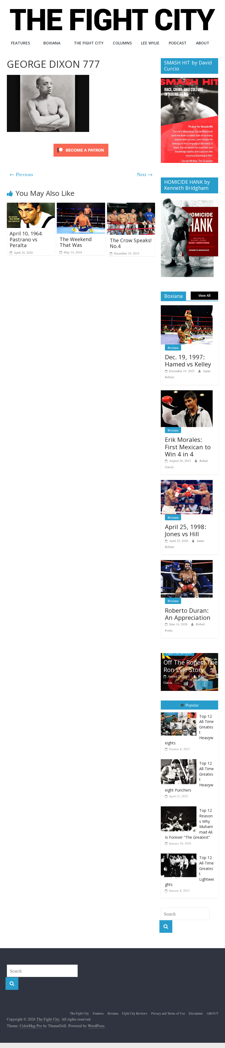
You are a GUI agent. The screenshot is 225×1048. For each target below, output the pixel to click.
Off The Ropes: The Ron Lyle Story (191, 665)
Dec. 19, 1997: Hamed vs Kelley (188, 360)
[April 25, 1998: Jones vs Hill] (187, 482)
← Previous (21, 174)
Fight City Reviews (134, 1013)
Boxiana (51, 43)
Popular (192, 705)
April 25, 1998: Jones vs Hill (185, 530)
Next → (145, 174)
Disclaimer (196, 1013)
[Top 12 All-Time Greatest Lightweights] (180, 853)
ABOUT (202, 43)
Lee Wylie (150, 43)
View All (204, 295)
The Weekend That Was (76, 242)
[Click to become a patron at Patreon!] (81, 144)
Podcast (178, 43)
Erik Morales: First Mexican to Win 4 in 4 (188, 446)
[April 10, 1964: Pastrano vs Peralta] (31, 206)
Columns (122, 43)
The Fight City (88, 43)
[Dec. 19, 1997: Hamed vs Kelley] (187, 308)
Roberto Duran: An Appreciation (187, 614)
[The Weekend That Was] (81, 206)
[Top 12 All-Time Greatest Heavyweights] (180, 712)
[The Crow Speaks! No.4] (131, 206)
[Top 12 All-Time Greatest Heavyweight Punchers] (180, 759)
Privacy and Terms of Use (168, 1013)
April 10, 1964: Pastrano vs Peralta (26, 239)
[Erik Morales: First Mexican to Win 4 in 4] (187, 393)
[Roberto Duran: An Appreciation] (187, 563)
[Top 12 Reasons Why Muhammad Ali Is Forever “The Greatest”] (180, 806)
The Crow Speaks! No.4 (130, 243)
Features (20, 43)
